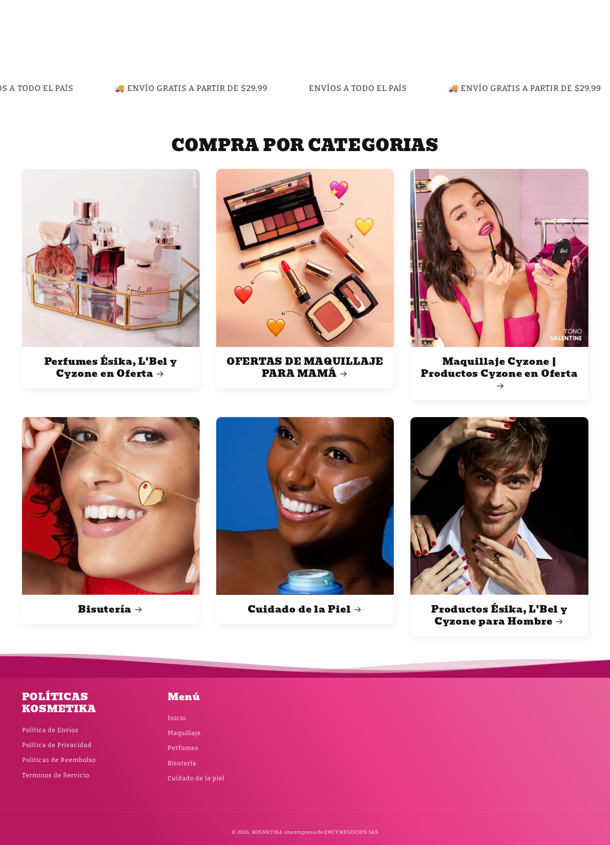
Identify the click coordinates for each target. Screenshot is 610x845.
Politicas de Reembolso (59, 760)
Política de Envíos (50, 730)
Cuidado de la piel (196, 778)
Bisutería (105, 609)
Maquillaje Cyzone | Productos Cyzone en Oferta (499, 368)
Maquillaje (184, 733)
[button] (31, 27)
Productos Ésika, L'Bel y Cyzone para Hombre (499, 615)
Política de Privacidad (57, 745)
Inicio (177, 718)
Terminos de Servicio (55, 775)
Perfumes (183, 748)
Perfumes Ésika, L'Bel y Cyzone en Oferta (110, 368)
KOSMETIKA (267, 832)
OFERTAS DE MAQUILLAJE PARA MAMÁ (305, 368)
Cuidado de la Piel (299, 609)
